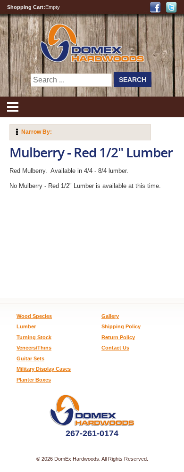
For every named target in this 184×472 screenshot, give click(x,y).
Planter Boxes (34, 379)
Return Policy (118, 337)
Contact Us (115, 347)
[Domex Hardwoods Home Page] (92, 61)
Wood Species (34, 316)
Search (132, 79)
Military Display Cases (44, 369)
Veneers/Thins (34, 347)
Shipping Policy (121, 326)
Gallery (110, 316)
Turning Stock (34, 337)
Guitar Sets (30, 358)
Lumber (26, 326)
